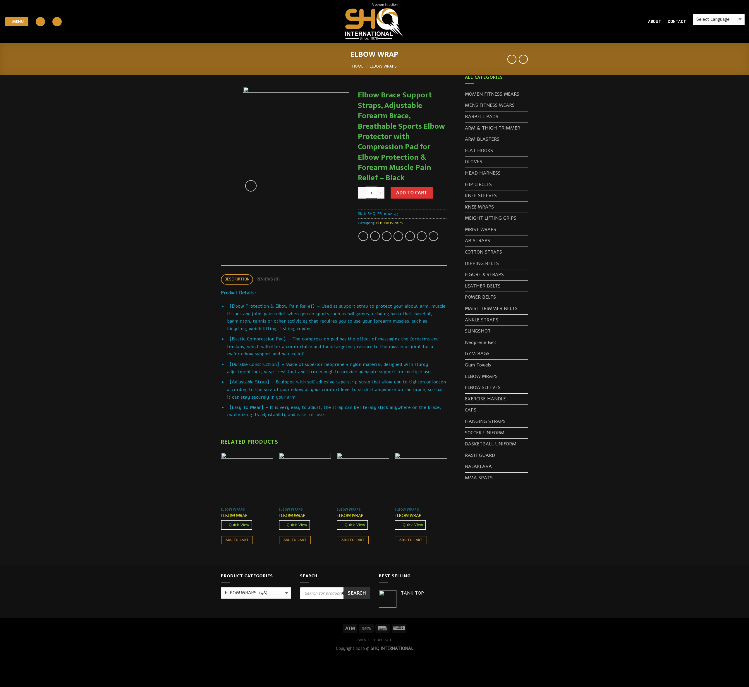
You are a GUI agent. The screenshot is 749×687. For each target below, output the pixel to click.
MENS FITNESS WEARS (490, 105)
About (654, 21)
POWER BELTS (480, 297)
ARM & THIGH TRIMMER (492, 128)
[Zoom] (251, 186)
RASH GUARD (480, 455)
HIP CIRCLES (478, 184)
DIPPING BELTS (482, 263)
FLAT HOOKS (479, 150)
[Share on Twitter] (375, 236)
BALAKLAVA (478, 466)
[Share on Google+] (410, 236)
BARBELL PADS (481, 116)
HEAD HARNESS (483, 173)
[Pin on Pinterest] (398, 236)
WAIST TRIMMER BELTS (491, 308)
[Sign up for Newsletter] (57, 22)
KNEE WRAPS (479, 207)
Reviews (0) (268, 279)
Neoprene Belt (481, 342)
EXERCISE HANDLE (485, 399)
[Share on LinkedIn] (422, 236)
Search (357, 593)
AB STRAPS (477, 240)
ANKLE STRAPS (481, 320)
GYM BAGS (477, 353)
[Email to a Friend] (386, 236)
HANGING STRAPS (485, 421)
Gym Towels (478, 365)
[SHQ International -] (374, 22)
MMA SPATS (479, 478)
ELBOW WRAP (234, 516)
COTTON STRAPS (483, 252)
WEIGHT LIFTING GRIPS (490, 218)
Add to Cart (411, 193)
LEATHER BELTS (483, 286)
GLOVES (473, 162)
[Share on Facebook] (363, 236)
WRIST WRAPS (480, 229)
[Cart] (633, 21)
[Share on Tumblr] (433, 236)
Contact (677, 21)
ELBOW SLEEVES (483, 387)
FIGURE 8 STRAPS (484, 274)
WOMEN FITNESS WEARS (492, 94)
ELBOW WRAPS (383, 66)
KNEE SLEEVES (481, 195)
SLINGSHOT (478, 331)
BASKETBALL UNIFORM (490, 444)
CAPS (470, 410)
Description (237, 279)
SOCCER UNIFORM (484, 433)
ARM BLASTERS (482, 139)
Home (357, 66)
